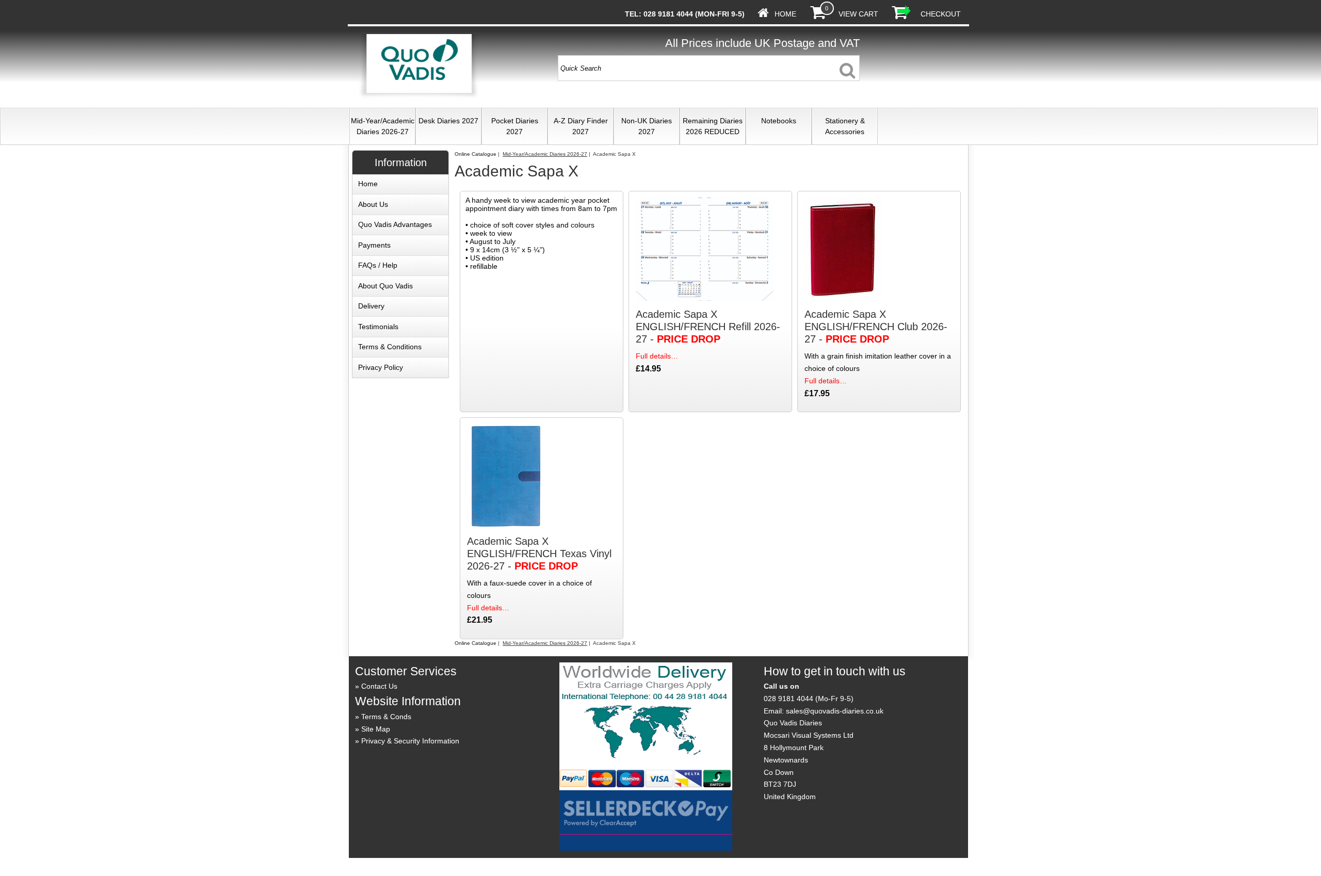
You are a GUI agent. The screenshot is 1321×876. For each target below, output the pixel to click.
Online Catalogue (475, 154)
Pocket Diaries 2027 (514, 126)
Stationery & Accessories (845, 126)
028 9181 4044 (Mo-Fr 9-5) (808, 698)
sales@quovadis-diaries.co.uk (834, 711)
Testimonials (378, 326)
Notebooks (778, 121)
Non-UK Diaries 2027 (646, 126)
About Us (373, 204)
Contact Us (379, 686)
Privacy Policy (380, 367)
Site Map (375, 729)
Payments (374, 245)
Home (785, 14)
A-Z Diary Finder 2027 (581, 126)
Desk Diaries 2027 (448, 121)
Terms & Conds (386, 716)
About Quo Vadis (385, 286)
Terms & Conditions (390, 347)
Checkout (941, 14)
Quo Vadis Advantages (395, 224)
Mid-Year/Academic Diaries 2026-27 (382, 126)
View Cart (858, 14)
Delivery (371, 306)
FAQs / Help (377, 265)
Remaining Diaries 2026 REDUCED (713, 126)
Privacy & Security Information (410, 741)
